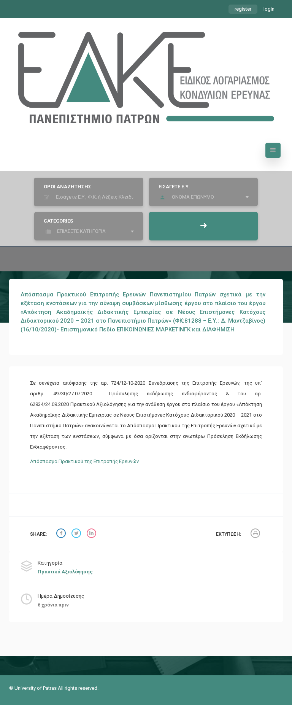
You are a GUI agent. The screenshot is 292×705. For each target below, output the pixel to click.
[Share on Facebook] (62, 534)
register (243, 9)
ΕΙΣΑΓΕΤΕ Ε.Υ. (174, 186)
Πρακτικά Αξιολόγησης (65, 572)
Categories (58, 221)
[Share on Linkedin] (92, 534)
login (269, 9)
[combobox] (205, 197)
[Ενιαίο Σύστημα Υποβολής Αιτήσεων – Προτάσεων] (146, 73)
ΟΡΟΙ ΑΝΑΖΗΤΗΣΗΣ (67, 186)
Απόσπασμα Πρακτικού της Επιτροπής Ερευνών (84, 461)
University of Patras (36, 688)
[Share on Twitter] (77, 534)
